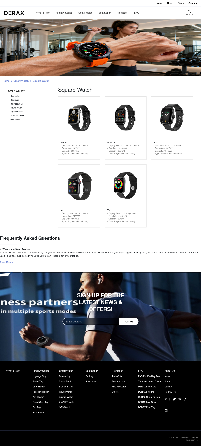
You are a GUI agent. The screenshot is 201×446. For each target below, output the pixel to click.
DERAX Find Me (146, 391)
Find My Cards (119, 386)
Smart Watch (85, 12)
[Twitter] (174, 399)
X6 (62, 210)
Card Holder (39, 386)
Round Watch (16, 107)
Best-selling (16, 96)
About (167, 381)
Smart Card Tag (41, 402)
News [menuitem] (181, 3)
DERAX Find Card (147, 386)
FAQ (136, 12)
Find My (89, 376)
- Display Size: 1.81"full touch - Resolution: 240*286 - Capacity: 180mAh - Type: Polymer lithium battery (168, 149)
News (167, 376)
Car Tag (37, 407)
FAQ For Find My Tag (149, 376)
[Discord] (166, 410)
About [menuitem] (170, 3)
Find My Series (64, 12)
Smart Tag (38, 381)
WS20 (64, 142)
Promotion (122, 12)
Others (115, 391)
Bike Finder (38, 412)
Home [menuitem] (159, 3)
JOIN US (129, 321)
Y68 (109, 210)
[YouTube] (180, 401)
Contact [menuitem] (192, 3)
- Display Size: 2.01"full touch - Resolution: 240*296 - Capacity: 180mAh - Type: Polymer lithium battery (75, 217)
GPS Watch (15, 119)
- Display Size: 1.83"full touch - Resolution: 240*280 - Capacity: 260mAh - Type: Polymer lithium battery (75, 149)
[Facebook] (170, 401)
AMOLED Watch (17, 115)
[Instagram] (166, 401)
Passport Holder (41, 391)
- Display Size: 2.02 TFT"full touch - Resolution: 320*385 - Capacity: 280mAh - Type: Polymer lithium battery (123, 149)
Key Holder (38, 396)
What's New (43, 12)
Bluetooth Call (17, 103)
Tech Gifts (117, 376)
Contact (168, 386)
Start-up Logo (118, 381)
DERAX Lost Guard (147, 402)
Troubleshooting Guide (149, 381)
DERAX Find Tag (146, 407)
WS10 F (111, 142)
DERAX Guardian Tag (149, 396)
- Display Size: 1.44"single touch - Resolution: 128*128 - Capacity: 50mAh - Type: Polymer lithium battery (122, 217)
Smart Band (16, 99)
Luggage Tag (39, 376)
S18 (156, 142)
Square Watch (17, 111)
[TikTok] (185, 401)
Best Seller (104, 12)
